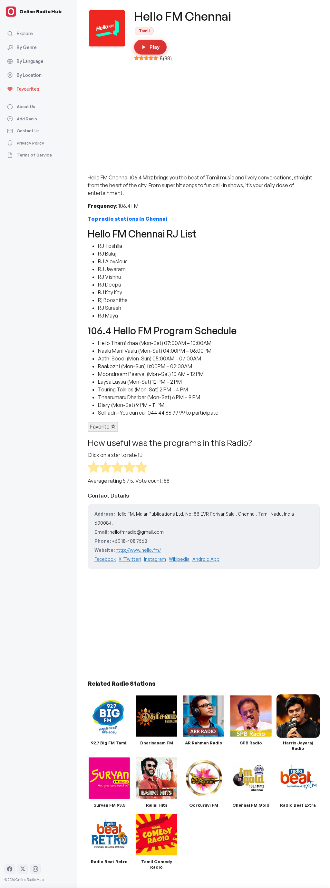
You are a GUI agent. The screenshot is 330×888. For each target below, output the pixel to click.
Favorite (100, 426)
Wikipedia (179, 559)
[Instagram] (35, 869)
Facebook (105, 559)
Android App (205, 559)
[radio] (94, 468)
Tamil (144, 30)
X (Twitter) (130, 559)
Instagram (155, 559)
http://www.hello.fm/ (138, 550)
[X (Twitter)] (22, 869)
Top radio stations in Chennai (128, 219)
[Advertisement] (203, 117)
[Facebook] (10, 869)
